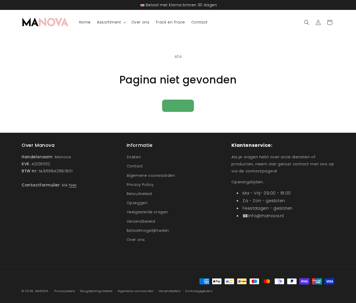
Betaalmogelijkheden (148, 230)
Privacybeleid (64, 291)
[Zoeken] (306, 22)
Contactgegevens (199, 291)
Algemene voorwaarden (151, 175)
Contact (135, 166)
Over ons (136, 239)
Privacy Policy (140, 184)
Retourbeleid (139, 193)
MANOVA (41, 291)
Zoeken (134, 157)
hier (73, 185)
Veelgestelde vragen (147, 212)
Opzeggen (137, 202)
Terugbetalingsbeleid (96, 291)
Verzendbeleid (141, 221)
